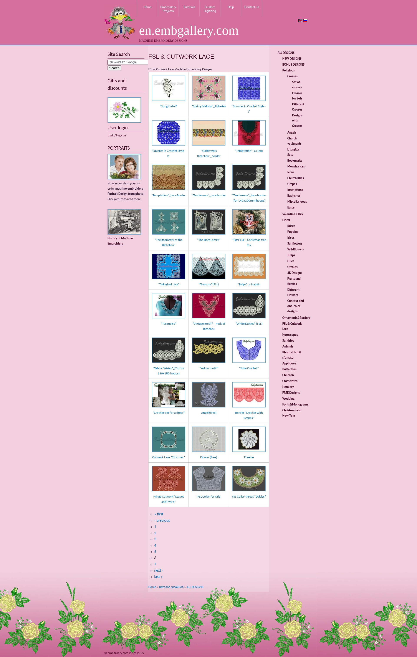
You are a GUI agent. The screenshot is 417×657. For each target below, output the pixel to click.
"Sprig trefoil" (168, 106)
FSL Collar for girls (208, 496)
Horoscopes (290, 335)
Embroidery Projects (168, 9)
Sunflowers (294, 243)
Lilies (290, 261)
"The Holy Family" (208, 240)
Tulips (291, 255)
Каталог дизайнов (171, 587)
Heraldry (288, 387)
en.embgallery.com (189, 30)
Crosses (292, 76)
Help (231, 7)
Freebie (249, 457)
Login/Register (117, 135)
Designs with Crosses (297, 121)
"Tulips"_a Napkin (248, 284)
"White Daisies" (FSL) (249, 324)
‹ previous (162, 521)
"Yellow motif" (208, 368)
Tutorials (189, 7)
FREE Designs (291, 393)
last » (158, 577)
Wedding (288, 398)
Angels (291, 132)
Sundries (288, 341)
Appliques (289, 363)
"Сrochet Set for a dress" (169, 413)
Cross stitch (290, 381)
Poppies (292, 232)
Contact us (251, 7)
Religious (288, 70)
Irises (291, 238)
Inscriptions (295, 190)
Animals (287, 346)
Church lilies (295, 178)
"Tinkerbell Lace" (168, 284)
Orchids (292, 267)
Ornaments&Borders (296, 318)
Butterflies (289, 369)
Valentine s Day (292, 214)
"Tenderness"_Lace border (209, 195)
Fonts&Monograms (295, 404)
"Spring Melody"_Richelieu (209, 106)
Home (147, 7)
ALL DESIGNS (195, 587)
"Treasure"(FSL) (209, 284)
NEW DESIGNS (291, 59)
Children (288, 375)
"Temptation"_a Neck (249, 151)
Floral (286, 220)
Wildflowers (295, 249)
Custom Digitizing (210, 9)
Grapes (292, 184)
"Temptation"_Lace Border (168, 195)
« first (158, 514)
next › (158, 571)
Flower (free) (208, 457)
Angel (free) (209, 413)
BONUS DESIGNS (293, 64)
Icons (290, 172)
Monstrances (296, 166)
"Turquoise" (168, 324)
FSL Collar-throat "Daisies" (249, 496)
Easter (291, 207)
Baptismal (294, 196)
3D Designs (294, 273)
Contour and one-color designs (295, 306)
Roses (291, 226)
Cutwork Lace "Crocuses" (168, 457)
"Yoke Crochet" (249, 368)
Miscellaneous (297, 202)
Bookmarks (294, 160)
